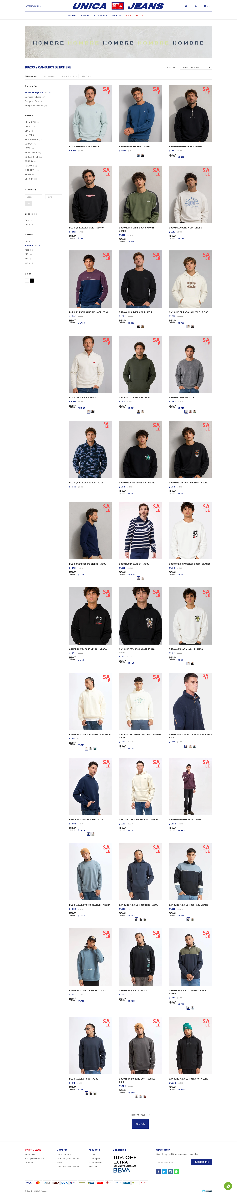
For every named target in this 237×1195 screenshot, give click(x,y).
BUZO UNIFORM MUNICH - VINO (185, 819)
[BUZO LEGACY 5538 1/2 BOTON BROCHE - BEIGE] (190, 746)
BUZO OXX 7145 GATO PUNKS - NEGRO (188, 482)
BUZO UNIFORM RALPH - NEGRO (185, 146)
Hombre (84, 15)
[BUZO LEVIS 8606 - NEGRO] (92, 411)
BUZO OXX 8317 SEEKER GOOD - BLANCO (190, 563)
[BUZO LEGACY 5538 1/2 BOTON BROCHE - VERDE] (194, 746)
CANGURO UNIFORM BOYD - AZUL (86, 819)
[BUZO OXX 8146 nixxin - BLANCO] (190, 616)
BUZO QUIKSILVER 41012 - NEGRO (86, 227)
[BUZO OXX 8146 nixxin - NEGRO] (192, 663)
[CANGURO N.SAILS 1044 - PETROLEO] (90, 957)
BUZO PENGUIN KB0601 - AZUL (135, 146)
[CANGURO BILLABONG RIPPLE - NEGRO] (192, 326)
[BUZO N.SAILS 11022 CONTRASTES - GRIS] (140, 1046)
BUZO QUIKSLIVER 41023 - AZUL (136, 312)
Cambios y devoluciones (68, 1166)
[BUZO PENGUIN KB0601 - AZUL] (140, 113)
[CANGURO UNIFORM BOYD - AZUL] (90, 787)
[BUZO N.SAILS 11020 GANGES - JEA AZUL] (192, 1007)
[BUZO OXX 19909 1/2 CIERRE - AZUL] (90, 531)
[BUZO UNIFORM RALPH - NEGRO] (190, 113)
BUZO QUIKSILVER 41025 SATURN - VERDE (137, 229)
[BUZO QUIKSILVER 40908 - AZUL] (90, 450)
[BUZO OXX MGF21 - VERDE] (194, 411)
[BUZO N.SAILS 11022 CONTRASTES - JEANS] (140, 1096)
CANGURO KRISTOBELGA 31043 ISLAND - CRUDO (140, 736)
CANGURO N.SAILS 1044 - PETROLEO (88, 990)
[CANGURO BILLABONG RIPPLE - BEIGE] (190, 279)
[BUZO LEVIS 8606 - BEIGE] (90, 364)
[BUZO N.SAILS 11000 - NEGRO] (90, 1093)
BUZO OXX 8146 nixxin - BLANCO (186, 649)
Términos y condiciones (68, 1158)
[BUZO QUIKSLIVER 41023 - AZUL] (140, 279)
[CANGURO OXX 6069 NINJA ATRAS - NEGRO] (140, 616)
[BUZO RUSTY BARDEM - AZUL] (140, 531)
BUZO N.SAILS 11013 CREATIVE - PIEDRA (89, 904)
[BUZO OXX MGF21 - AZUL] (190, 364)
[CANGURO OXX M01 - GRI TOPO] (140, 364)
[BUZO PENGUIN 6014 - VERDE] (90, 113)
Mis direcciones (96, 1162)
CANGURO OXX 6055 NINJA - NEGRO (88, 649)
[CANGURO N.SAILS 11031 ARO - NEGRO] (190, 1046)
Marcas (116, 15)
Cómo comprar (64, 1154)
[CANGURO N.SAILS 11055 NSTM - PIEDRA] (90, 748)
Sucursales (30, 1154)
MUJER (72, 15)
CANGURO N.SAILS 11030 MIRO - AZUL (138, 904)
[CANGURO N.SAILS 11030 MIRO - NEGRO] (140, 919)
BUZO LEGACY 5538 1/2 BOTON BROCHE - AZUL (190, 736)
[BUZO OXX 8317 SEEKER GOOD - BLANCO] (190, 531)
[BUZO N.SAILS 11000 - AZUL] (90, 1046)
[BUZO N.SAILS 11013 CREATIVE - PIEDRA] (90, 872)
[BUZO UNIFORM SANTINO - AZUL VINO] (90, 279)
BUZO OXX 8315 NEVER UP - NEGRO (137, 482)
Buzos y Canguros (48, 76)
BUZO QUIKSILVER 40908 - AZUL (86, 482)
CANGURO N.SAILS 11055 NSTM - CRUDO (90, 734)
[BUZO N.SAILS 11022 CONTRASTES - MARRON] (144, 1096)
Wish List (93, 1166)
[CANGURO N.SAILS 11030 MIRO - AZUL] (140, 872)
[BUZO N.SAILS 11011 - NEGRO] (140, 957)
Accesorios (101, 15)
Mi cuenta (93, 1154)
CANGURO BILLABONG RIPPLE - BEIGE (188, 312)
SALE (128, 15)
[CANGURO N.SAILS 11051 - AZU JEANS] (190, 872)
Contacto (29, 1162)
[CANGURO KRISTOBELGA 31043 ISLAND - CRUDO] (140, 701)
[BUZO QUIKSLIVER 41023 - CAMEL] (142, 326)
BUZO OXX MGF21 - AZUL (181, 397)
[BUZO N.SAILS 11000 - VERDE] (95, 1093)
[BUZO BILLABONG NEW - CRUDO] (190, 195)
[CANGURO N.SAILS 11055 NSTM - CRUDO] (90, 701)
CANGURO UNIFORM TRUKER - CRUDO (138, 819)
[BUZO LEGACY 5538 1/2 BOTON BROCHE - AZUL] (190, 701)
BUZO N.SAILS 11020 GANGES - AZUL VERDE (188, 992)
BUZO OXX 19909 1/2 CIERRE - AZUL (87, 563)
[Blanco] (27, 281)
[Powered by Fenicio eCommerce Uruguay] (207, 1191)
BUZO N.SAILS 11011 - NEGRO (133, 990)
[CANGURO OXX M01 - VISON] (142, 411)
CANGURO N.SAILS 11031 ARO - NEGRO (188, 1078)
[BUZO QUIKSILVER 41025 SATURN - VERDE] (140, 195)
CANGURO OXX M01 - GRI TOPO (134, 397)
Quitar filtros (85, 76)
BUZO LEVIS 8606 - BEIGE (82, 397)
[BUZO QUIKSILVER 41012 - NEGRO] (90, 195)
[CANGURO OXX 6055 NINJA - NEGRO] (90, 616)
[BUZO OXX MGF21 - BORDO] (190, 411)
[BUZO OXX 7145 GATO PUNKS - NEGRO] (190, 450)
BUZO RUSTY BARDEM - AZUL (134, 563)
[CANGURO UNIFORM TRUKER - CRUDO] (140, 787)
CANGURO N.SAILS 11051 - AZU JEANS (188, 904)
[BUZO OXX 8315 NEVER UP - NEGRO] (140, 450)
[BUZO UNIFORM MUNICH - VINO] (190, 787)
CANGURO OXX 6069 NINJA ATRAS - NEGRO (137, 651)
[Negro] (32, 281)
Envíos (60, 1162)
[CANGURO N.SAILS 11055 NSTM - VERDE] (95, 748)
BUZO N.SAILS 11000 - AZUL (83, 1078)
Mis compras (94, 1158)
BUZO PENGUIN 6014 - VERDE (84, 146)
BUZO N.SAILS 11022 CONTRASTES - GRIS (138, 1080)
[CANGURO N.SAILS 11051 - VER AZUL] (192, 919)
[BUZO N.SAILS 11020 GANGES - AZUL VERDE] (190, 957)
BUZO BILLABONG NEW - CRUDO (185, 227)
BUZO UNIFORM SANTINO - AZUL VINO (89, 312)
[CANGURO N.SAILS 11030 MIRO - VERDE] (144, 919)
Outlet (140, 15)
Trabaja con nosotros (35, 1158)
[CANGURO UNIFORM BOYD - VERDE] (92, 834)
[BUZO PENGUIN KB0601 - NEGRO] (142, 155)
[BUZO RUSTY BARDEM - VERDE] (142, 578)
